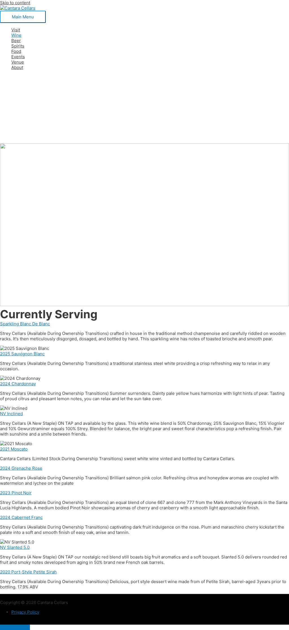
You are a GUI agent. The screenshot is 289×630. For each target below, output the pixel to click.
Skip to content (15, 2)
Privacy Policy (25, 612)
